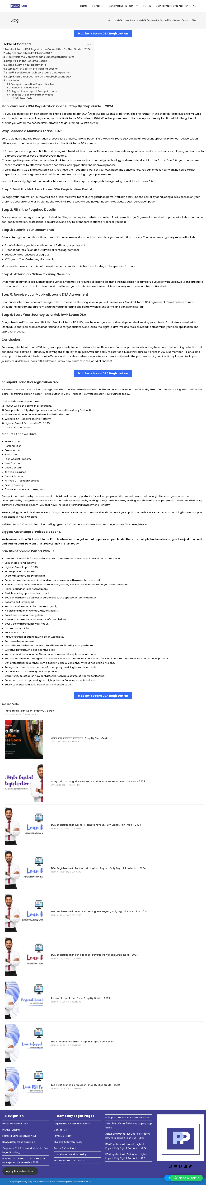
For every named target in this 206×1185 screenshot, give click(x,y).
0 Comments (30, 714)
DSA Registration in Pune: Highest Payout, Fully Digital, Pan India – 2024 (94, 954)
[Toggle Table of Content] (87, 44)
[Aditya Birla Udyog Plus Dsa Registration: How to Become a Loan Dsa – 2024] (24, 783)
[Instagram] (170, 1167)
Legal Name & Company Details (72, 1123)
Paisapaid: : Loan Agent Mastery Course (29, 710)
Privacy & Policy (62, 1135)
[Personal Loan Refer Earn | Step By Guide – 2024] (24, 1000)
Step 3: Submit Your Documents (26, 65)
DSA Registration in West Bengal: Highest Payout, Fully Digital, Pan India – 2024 (99, 911)
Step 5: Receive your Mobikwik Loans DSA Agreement (39, 72)
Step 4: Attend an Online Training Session (32, 68)
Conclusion (13, 80)
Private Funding (11, 1129)
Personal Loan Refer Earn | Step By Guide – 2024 (80, 998)
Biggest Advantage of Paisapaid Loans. (34, 91)
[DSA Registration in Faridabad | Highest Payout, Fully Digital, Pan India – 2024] (24, 869)
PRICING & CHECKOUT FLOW (69, 1160)
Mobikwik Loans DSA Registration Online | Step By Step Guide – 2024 (161, 20)
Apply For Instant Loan (20, 1171)
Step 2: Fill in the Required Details (26, 61)
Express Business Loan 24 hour (19, 1135)
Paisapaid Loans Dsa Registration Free (33, 84)
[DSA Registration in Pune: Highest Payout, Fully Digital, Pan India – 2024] (24, 956)
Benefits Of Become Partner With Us (32, 94)
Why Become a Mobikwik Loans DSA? (29, 53)
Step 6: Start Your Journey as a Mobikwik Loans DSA (38, 76)
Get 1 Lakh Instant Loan (15, 1123)
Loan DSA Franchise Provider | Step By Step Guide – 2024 (86, 1085)
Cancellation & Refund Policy (70, 1154)
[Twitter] (190, 1167)
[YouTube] (175, 1167)
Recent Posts (26, 98)
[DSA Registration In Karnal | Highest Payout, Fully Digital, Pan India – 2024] (24, 826)
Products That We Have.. (25, 87)
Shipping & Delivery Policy (68, 1142)
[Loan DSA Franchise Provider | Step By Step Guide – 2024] (24, 1086)
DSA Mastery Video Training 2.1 (19, 1142)
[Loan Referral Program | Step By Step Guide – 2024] (24, 1043)
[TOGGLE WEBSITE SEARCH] (194, 6)
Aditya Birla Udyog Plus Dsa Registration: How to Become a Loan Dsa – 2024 (98, 781)
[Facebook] (180, 1167)
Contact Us (60, 1129)
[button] (186, 1178)
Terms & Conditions (65, 1148)
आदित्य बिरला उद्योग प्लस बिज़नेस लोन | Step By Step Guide (79, 738)
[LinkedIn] (185, 1167)
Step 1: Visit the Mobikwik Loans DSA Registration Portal (40, 57)
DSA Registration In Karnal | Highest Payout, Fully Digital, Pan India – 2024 (96, 824)
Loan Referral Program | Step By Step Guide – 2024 (82, 1041)
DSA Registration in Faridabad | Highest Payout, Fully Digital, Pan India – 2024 (98, 868)
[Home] (109, 20)
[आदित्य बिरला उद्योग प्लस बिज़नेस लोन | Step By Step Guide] (24, 739)
